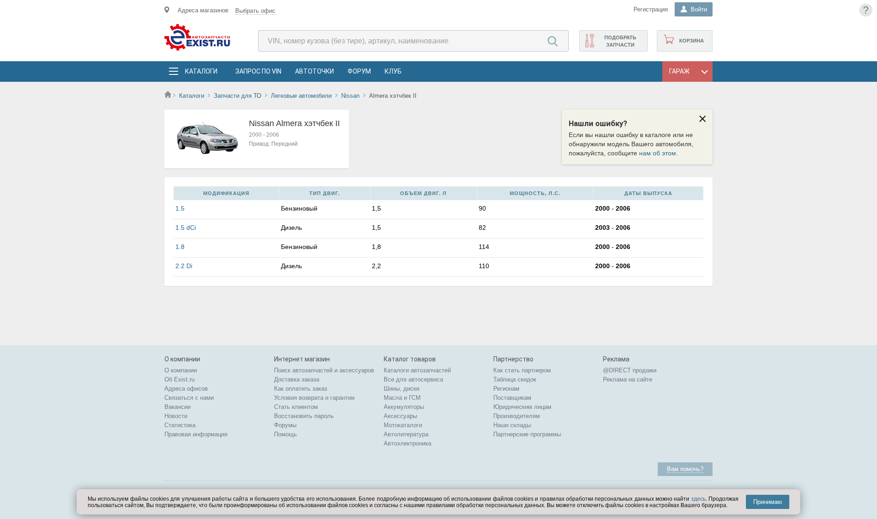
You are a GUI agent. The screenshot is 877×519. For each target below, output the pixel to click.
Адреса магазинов (203, 10)
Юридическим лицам (522, 406)
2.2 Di (183, 266)
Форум (359, 71)
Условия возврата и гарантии (314, 397)
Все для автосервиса (413, 379)
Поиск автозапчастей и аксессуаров (324, 370)
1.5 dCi (185, 227)
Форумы (285, 425)
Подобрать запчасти (620, 41)
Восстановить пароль (304, 416)
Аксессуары (400, 416)
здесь (698, 499)
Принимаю (767, 501)
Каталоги (201, 71)
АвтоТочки (314, 71)
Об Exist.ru (179, 379)
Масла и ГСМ (402, 397)
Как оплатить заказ (300, 388)
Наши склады (512, 425)
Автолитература (406, 434)
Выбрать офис (255, 10)
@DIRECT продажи (629, 370)
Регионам (506, 388)
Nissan (350, 95)
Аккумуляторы (404, 406)
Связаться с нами (189, 397)
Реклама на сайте (627, 379)
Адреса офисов (186, 388)
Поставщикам (512, 397)
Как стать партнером (522, 370)
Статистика (179, 425)
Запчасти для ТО (237, 95)
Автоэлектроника (407, 443)
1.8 (180, 246)
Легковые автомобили (301, 95)
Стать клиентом (296, 406)
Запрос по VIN (258, 71)
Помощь (285, 434)
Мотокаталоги (403, 425)
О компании (180, 370)
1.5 (180, 208)
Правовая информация (195, 434)
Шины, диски (401, 388)
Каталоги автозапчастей (417, 370)
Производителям (516, 416)
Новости (175, 416)
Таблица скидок (514, 379)
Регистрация (651, 9)
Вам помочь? (685, 469)
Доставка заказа (296, 379)
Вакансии (177, 406)
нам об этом (657, 153)
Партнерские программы (527, 434)
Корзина (691, 40)
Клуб (393, 71)
